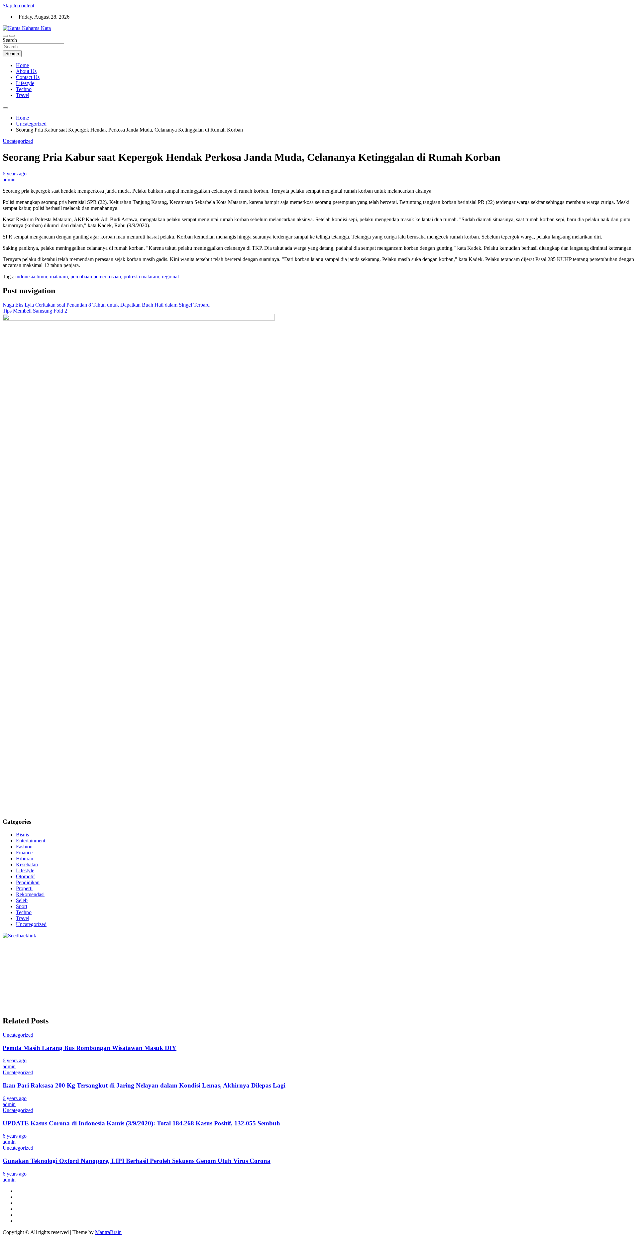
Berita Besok (596, 989)
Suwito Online (518, 983)
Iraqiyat (190, 971)
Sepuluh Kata (89, 1006)
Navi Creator (548, 983)
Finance (24, 852)
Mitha (598, 953)
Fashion (24, 846)
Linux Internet (72, 983)
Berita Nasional (510, 989)
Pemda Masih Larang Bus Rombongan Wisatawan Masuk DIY (89, 1047)
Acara (349, 995)
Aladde (130, 959)
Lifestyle (25, 83)
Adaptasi (366, 995)
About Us (26, 71)
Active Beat (354, 977)
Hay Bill (595, 977)
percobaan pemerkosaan (95, 276)
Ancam (466, 995)
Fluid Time (169, 971)
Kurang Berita (478, 989)
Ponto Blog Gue (323, 971)
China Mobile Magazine (198, 965)
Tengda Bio (544, 965)
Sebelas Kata (68, 995)
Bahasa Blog (180, 1006)
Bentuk (45, 1000)
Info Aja (271, 995)
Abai (392, 995)
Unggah (284, 1000)
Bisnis (22, 834)
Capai (269, 1000)
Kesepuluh (620, 1000)
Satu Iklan (43, 995)
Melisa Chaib (510, 953)
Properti (24, 888)
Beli (578, 995)
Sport (21, 906)
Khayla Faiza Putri (57, 989)
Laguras (260, 965)
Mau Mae (416, 983)
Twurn (230, 953)
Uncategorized (18, 141)
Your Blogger (17, 995)
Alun (404, 995)
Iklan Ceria (325, 953)
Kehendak (597, 1000)
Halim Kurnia (192, 995)
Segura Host (518, 965)
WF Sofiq (50, 965)
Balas (549, 995)
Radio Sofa (575, 983)
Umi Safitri (220, 995)
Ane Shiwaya (61, 971)
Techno (24, 89)
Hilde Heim (576, 947)
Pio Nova (210, 971)
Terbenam (608, 995)
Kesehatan (27, 864)
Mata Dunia (328, 983)
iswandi (596, 983)
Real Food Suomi (471, 971)
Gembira (525, 1000)
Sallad (31, 965)
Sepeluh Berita (237, 1006)
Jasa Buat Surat (360, 959)
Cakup (111, 1000)
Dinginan (419, 1000)
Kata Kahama (278, 953)
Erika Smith (418, 965)
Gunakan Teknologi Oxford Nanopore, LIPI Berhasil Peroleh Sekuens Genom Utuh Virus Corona (136, 1160)
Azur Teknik (59, 947)
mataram (59, 276)
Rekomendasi (30, 894)
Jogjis (28, 959)
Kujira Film (612, 965)
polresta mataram (141, 276)
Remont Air (617, 977)
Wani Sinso (110, 959)
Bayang (565, 995)
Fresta (65, 959)
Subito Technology (310, 947)
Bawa (590, 995)
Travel (22, 95)
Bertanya (316, 995)
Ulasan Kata (351, 1000)
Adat (381, 995)
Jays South (46, 959)
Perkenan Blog (150, 1006)
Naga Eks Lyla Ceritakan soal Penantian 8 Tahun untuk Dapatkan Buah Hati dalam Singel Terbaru (106, 305)
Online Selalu (98, 995)
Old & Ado (197, 977)
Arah (511, 995)
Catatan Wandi (177, 989)
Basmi (535, 995)
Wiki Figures (344, 947)
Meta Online (554, 953)
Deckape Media (415, 977)
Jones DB (244, 983)
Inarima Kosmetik (579, 971)
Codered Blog (142, 971)
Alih (415, 995)
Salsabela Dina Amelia (411, 989)
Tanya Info (303, 1006)
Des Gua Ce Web (106, 983)
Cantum (94, 1000)
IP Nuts (121, 977)
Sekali (578, 1000)
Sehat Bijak (293, 995)
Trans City (370, 983)
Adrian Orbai (391, 965)
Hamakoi (333, 959)
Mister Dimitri (76, 965)
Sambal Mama (204, 959)
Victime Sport (97, 977)
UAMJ (277, 977)
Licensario (610, 971)
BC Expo (351, 971)
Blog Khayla (302, 989)
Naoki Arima (16, 983)
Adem (156, 1000)
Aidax (270, 959)
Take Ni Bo (490, 947)
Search (10, 40)
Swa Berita (458, 953)
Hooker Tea (570, 965)
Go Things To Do (145, 983)
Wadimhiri (600, 947)
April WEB (84, 959)
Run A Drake (477, 977)
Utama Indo (232, 959)
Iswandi (86, 989)
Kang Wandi (207, 989)
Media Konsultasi (272, 1006)
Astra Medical (67, 977)
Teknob (350, 983)
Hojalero (589, 959)
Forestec (576, 977)
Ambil (427, 995)
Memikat (505, 1000)
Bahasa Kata (361, 1006)
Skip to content (18, 5)
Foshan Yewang (407, 947)
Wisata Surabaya (273, 983)
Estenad (313, 959)
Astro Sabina (181, 953)
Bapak (401, 1000)
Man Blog (476, 983)
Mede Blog (114, 971)
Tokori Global (383, 977)
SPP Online (336, 965)
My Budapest (448, 977)
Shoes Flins (233, 971)
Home (22, 65)
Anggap (209, 1000)
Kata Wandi (148, 989)
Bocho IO (531, 977)
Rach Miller (238, 965)
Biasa (30, 1000)
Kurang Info (449, 989)
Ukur (330, 1000)
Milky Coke (171, 977)
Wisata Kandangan (337, 989)
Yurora (532, 953)
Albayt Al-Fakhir (97, 953)
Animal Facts (254, 977)
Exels (276, 965)
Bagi (523, 995)
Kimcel (140, 947)
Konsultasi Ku (59, 1006)
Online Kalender (433, 971)
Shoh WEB (499, 959)
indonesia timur (31, 276)
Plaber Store (438, 947)
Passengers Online (22, 953)
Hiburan (24, 858)
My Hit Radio (172, 959)
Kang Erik (394, 983)
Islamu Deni (406, 953)
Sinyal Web (540, 989)
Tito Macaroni (180, 983)
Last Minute (546, 971)
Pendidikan (28, 882)
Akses (193, 1000)
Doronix (187, 947)
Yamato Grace (377, 953)
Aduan (126, 1000)
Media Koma (568, 989)
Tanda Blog (208, 1006)
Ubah (300, 1000)
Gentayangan (379, 1000)
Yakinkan (545, 1000)
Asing (498, 995)
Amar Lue (13, 971)
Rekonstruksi (106, 965)
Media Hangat (331, 1006)
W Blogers (349, 953)
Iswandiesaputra (20, 989)
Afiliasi (334, 995)
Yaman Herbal (326, 977)
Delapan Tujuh (89, 947)
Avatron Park (153, 953)
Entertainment (30, 840)
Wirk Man (454, 983)
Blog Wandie (372, 989)
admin (9, 179)
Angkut (483, 995)
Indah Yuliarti (247, 995)
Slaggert (148, 959)
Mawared (501, 971)
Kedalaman (483, 1000)
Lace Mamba (239, 947)
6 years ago (15, 173)
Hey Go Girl (211, 947)
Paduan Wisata (129, 995)
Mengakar (175, 1000)
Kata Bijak (580, 953)
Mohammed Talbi (265, 971)
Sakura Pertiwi (161, 995)
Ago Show (132, 965)
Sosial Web (623, 989)
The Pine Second (450, 965)
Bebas (626, 995)
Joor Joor (294, 971)
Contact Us (28, 77)
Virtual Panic (425, 959)
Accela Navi (517, 947)
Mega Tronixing (486, 965)
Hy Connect (291, 959)
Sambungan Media (22, 1006)
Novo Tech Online (559, 959)
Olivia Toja (483, 953)
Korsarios (522, 971)
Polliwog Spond (271, 947)
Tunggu (316, 1000)
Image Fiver (119, 947)
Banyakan (440, 1000)
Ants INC (622, 947)
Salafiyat (303, 953)
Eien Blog (13, 965)
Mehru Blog (433, 953)
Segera (564, 1000)
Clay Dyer (555, 977)
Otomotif (25, 876)
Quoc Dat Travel (60, 953)
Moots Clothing (393, 959)
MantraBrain (108, 1232)
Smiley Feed (363, 965)
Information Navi (214, 983)
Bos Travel (303, 983)
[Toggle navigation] (5, 36)
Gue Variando (225, 977)
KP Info (255, 959)
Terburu (62, 1000)
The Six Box (37, 977)
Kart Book (294, 965)
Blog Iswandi (274, 989)
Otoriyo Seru (144, 977)
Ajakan (141, 1000)
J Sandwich (43, 983)
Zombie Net (525, 959)
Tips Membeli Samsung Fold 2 (35, 311)
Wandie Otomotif (240, 989)
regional (170, 276)
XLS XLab (298, 977)
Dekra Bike (403, 971)
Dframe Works (546, 947)
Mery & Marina (616, 959)
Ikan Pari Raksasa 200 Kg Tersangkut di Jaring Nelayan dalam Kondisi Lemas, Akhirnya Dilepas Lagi (144, 1085)
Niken (495, 983)
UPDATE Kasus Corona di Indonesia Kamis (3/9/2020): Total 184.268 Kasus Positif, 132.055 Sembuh (141, 1123)
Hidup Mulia (158, 965)
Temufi (591, 965)
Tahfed (435, 983)
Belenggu (13, 1000)
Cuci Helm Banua (115, 989)
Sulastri (478, 959)
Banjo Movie (506, 977)
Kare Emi (36, 971)
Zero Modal (464, 947)
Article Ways (375, 971)
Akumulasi (446, 995)
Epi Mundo (251, 953)
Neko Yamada (374, 947)
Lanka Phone (163, 947)
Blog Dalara (209, 953)
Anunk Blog (32, 947)
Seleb (22, 900)
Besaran (461, 1000)
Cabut (78, 1000)
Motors (10, 947)
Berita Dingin (119, 1006)
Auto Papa (127, 953)
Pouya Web (89, 971)
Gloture (315, 965)
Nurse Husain (454, 959)
